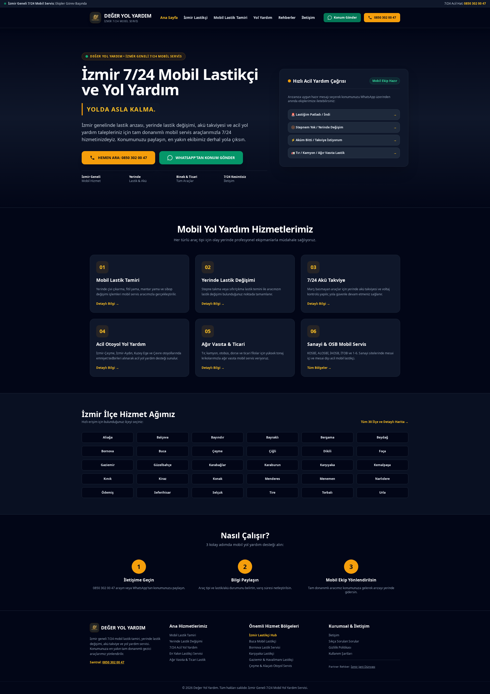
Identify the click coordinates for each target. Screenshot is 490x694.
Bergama (327, 437)
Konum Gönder (345, 17)
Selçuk (218, 492)
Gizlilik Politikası (340, 647)
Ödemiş (108, 492)
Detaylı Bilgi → (107, 303)
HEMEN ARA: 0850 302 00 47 (122, 157)
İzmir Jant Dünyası (363, 666)
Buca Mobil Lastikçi (262, 641)
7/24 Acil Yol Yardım (183, 647)
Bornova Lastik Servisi (264, 647)
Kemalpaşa (382, 465)
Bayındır (217, 437)
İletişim (308, 17)
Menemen (327, 479)
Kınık (108, 479)
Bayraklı (272, 437)
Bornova (107, 451)
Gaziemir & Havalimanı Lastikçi (271, 660)
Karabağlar (217, 465)
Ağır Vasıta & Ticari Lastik (187, 660)
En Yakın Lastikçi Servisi (186, 653)
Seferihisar (162, 492)
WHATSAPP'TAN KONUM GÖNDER (205, 157)
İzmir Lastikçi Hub (263, 635)
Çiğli (272, 451)
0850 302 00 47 (475, 3)
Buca (162, 451)
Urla (382, 492)
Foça (382, 451)
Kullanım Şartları (340, 653)
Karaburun (272, 465)
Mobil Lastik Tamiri (230, 17)
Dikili (327, 451)
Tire (272, 492)
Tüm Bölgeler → (319, 368)
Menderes (272, 479)
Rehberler (287, 17)
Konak (217, 479)
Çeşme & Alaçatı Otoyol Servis (270, 666)
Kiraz (162, 479)
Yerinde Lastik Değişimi (185, 641)
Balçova (162, 437)
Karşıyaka (327, 465)
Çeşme (217, 451)
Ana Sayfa (169, 17)
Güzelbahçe (163, 465)
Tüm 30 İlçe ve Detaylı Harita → (384, 422)
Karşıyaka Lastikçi (261, 653)
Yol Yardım (262, 17)
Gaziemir (108, 465)
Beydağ (382, 437)
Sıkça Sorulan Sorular (344, 641)
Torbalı (327, 492)
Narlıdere (382, 479)
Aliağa (108, 437)
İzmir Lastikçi (195, 17)
